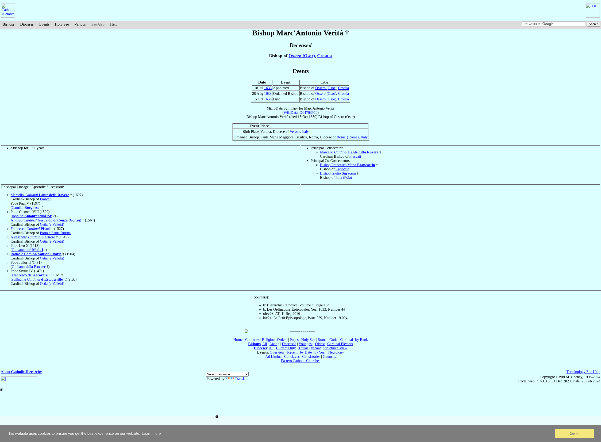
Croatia (324, 55)
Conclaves (292, 356)
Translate (241, 379)
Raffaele (36, 254)
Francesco (30, 229)
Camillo (25, 208)
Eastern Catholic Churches (300, 361)
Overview (277, 352)
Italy (305, 131)
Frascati (355, 156)
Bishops (9, 24)
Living (274, 344)
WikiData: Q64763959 (300, 112)
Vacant (316, 348)
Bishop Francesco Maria (347, 165)
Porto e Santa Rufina (55, 233)
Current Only (286, 348)
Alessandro (33, 237)
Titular (303, 348)
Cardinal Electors (340, 344)
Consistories (311, 356)
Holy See (62, 24)
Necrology (336, 352)
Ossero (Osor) (302, 55)
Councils (329, 356)
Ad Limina (273, 356)
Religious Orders (274, 340)
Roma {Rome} (348, 137)
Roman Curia (328, 340)
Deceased (289, 344)
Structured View (335, 348)
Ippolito (33, 216)
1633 (268, 88)
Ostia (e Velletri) (52, 224)
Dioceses (27, 24)
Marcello (349, 152)
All (264, 344)
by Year (320, 352)
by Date (306, 352)
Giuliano (29, 267)
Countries (252, 340)
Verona (295, 131)
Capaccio (342, 169)
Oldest (320, 344)
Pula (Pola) (343, 177)
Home (238, 340)
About (21, 372)
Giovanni (27, 250)
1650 (268, 99)
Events (44, 24)
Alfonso (46, 220)
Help (113, 24)
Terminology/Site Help (583, 372)
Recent (292, 352)
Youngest (305, 344)
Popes (294, 340)
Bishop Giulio (338, 173)
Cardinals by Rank (354, 340)
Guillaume (37, 279)
